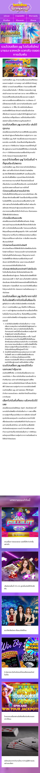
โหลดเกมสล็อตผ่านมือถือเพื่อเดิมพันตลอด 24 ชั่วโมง (19, 717)
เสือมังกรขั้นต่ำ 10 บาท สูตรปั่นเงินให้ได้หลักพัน (19, 587)
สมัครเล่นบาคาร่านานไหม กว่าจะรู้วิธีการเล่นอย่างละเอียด (19, 762)
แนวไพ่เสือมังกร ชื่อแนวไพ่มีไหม (15, 630)
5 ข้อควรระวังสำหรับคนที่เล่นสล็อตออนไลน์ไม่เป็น (19, 673)
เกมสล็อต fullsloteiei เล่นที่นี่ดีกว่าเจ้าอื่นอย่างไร (19, 543)
